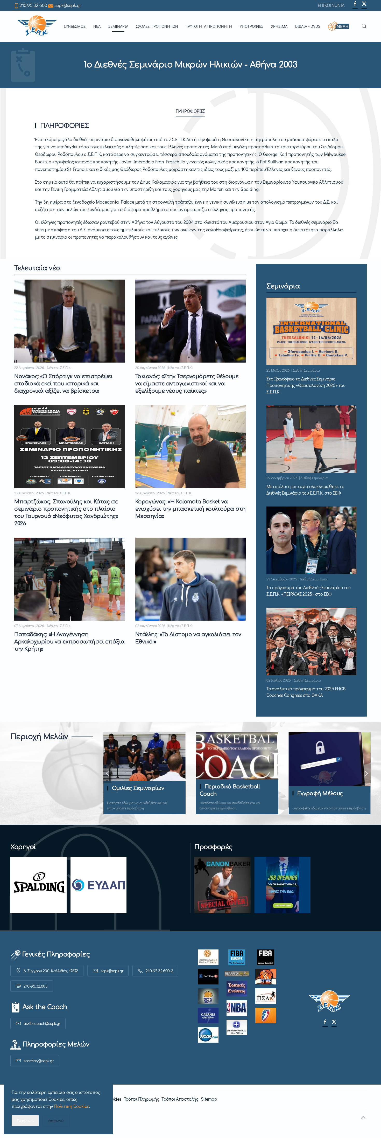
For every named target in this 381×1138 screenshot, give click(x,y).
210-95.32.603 (36, 986)
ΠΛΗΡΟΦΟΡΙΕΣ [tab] (190, 111)
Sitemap (209, 1099)
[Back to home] (37, 26)
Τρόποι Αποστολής (179, 1099)
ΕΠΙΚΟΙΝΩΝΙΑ (331, 5)
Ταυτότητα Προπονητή (209, 26)
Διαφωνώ (56, 1120)
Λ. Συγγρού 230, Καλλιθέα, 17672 (51, 970)
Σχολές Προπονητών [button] (157, 26)
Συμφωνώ (25, 1120)
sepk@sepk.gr (67, 5)
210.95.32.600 (33, 5)
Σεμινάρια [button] (118, 26)
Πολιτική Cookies (71, 1106)
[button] (341, 26)
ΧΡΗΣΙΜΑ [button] (279, 26)
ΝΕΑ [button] (97, 26)
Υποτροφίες (251, 26)
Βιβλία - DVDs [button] (307, 26)
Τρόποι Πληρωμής (141, 1099)
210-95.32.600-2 (159, 970)
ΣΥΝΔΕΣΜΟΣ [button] (75, 26)
